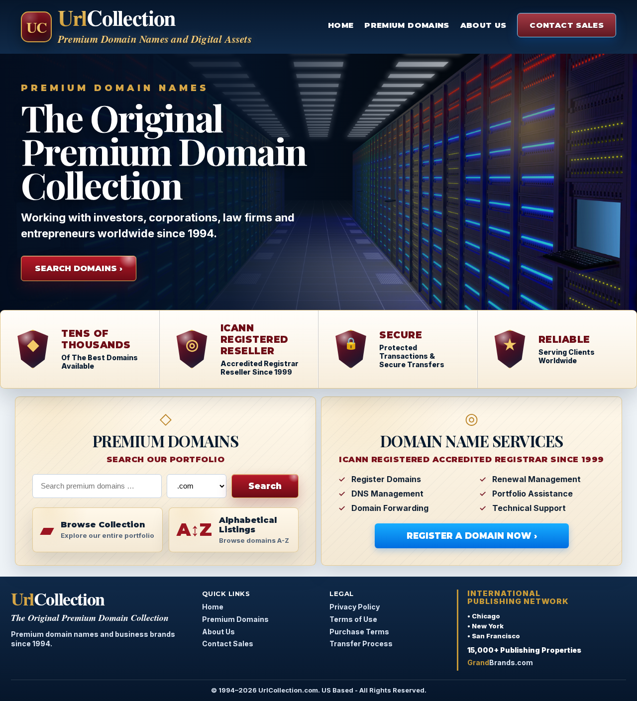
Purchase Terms (359, 631)
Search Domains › (78, 268)
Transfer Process (361, 643)
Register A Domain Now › (472, 536)
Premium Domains (406, 25)
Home (340, 25)
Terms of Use (353, 619)
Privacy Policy (354, 606)
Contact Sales (567, 25)
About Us (483, 25)
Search (265, 486)
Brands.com (500, 662)
